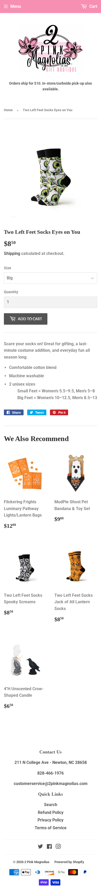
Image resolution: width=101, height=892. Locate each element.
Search (50, 804)
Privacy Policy (50, 820)
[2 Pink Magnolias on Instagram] (58, 847)
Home (8, 110)
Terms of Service (51, 827)
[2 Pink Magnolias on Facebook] (49, 847)
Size (7, 268)
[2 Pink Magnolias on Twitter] (40, 847)
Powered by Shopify (69, 862)
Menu (15, 6)
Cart (92, 6)
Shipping (12, 253)
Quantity (11, 292)
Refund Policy (50, 812)
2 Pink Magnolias (36, 862)
